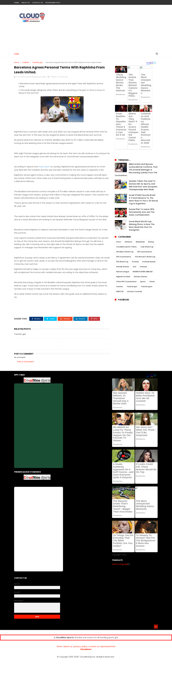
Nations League (122, 271)
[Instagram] (151, 1)
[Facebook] (146, 1)
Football (25, 62)
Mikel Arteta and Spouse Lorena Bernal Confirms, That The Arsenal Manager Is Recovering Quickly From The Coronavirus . (136, 170)
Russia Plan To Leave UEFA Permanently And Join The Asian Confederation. (141, 212)
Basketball (140, 242)
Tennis (152, 281)
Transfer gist (37, 62)
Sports (143, 281)
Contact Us (37, 2)
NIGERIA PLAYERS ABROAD (143, 271)
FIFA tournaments (144, 252)
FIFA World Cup (122, 262)
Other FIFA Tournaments (126, 281)
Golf (134, 266)
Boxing (151, 242)
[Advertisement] (109, 27)
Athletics (128, 242)
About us (68, 646)
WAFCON (119, 291)
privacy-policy (80, 646)
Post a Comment (25, 361)
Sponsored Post (52, 2)
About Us (25, 2)
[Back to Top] (156, 627)
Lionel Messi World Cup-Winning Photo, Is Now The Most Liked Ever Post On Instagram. (141, 225)
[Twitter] (156, 1)
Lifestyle (143, 266)
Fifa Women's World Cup (145, 257)
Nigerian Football (123, 276)
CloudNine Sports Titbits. (126, 247)
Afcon (118, 242)
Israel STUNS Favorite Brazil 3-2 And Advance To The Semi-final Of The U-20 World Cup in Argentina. (143, 199)
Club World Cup (147, 247)
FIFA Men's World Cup (125, 252)
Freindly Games (122, 266)
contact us (94, 646)
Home (16, 2)
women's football (134, 291)
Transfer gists (146, 286)
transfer (119, 286)
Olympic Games (140, 276)
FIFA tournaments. (123, 257)
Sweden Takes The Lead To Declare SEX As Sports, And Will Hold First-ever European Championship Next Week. (143, 185)
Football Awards (148, 262)
